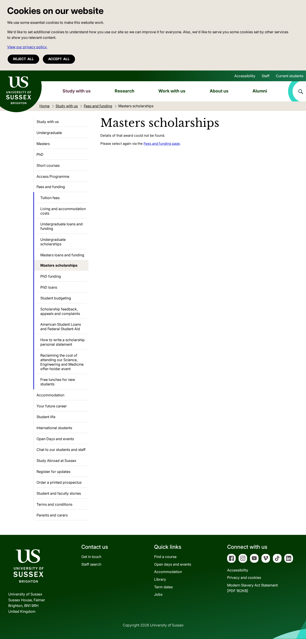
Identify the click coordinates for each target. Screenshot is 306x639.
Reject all (23, 59)
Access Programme (53, 176)
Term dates (163, 587)
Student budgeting (55, 298)
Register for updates (53, 471)
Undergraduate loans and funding (61, 226)
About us (219, 91)
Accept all (59, 59)
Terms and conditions (54, 504)
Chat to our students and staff (61, 449)
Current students (289, 76)
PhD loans (48, 287)
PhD (40, 154)
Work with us (171, 91)
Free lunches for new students (57, 381)
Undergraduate (49, 132)
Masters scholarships (59, 265)
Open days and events (172, 564)
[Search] (297, 91)
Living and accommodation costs (63, 210)
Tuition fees (50, 197)
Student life (46, 417)
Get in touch (91, 556)
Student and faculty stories (59, 493)
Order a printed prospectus (59, 482)
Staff (265, 76)
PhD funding (50, 276)
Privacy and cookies (244, 577)
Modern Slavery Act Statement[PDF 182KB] (252, 588)
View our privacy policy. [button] (27, 47)
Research (124, 91)
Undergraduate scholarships (53, 241)
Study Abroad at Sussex (56, 460)
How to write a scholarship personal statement (62, 342)
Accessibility (244, 76)
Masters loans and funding (62, 255)
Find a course (165, 556)
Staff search (91, 564)
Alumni (259, 91)
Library (160, 579)
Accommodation (50, 395)
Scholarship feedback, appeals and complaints (60, 311)
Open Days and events (55, 439)
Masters (43, 143)
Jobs (158, 594)
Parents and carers (52, 515)
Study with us (76, 91)
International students (54, 428)
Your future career (52, 406)
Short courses (48, 165)
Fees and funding (51, 186)
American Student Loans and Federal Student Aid (60, 326)
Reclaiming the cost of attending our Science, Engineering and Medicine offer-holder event (62, 362)
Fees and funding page (162, 143)
